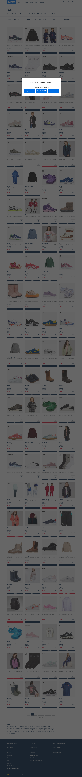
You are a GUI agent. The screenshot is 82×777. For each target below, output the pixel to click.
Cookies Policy (46, 87)
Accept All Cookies (29, 91)
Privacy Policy (39, 87)
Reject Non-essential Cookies (41, 91)
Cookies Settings (53, 91)
